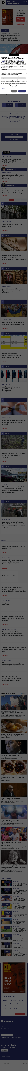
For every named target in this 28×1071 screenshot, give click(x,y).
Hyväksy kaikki (22, 91)
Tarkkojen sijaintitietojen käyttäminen (9, 80)
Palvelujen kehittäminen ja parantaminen (9, 76)
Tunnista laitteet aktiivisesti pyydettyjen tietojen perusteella (13, 81)
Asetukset (14, 91)
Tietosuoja (3, 88)
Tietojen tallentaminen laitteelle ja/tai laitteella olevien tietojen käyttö (12, 72)
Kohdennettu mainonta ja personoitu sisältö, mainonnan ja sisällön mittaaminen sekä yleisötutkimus (13, 74)
